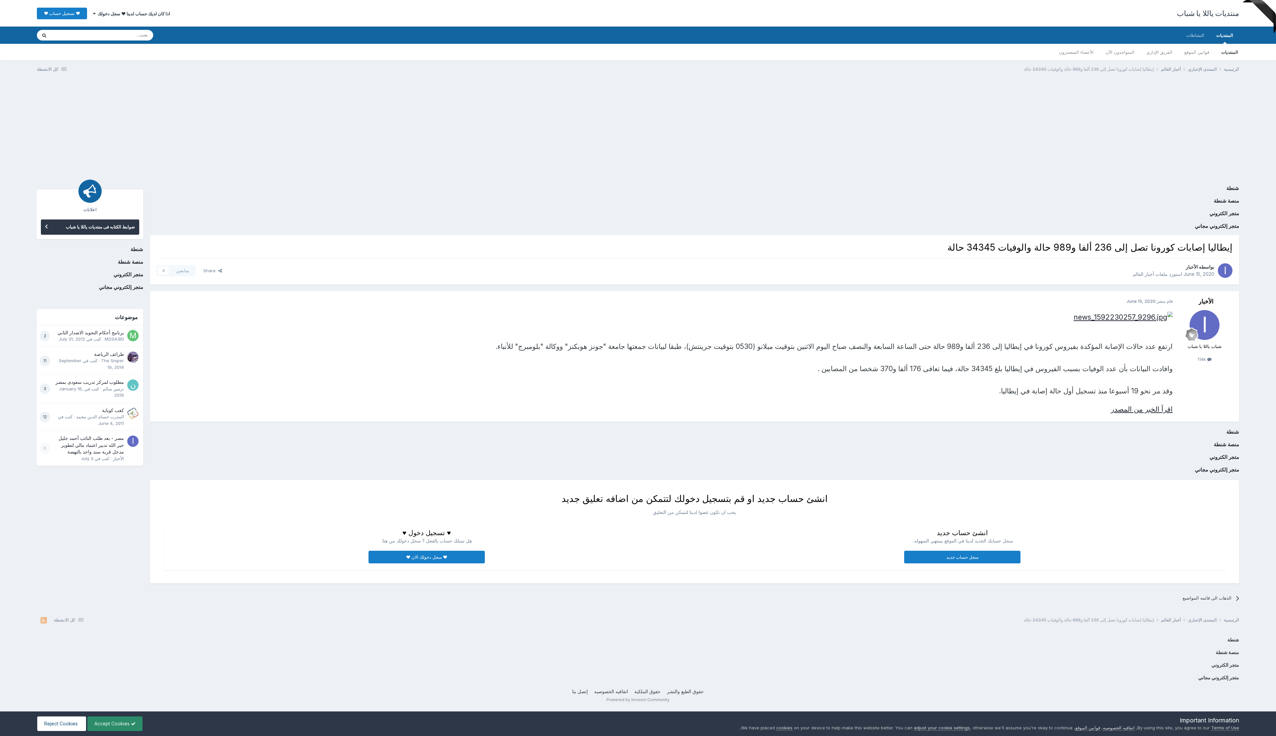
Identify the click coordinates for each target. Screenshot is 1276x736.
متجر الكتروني (1224, 213)
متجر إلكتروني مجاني (1217, 226)
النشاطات (1195, 35)
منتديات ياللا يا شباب (1208, 13)
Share (210, 270)
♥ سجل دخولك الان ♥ (426, 557)
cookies (784, 727)
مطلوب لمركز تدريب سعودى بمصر (89, 382)
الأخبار (1192, 267)
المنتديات (1224, 35)
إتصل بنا (580, 691)
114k (1202, 359)
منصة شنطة (1226, 201)
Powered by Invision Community (638, 699)
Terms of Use (1225, 727)
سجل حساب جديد (962, 557)
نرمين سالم (113, 388)
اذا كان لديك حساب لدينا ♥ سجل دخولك (133, 13)
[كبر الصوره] (1123, 316)
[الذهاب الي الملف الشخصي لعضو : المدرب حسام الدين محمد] (133, 413)
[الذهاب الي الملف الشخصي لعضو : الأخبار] (1225, 270)
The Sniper (112, 360)
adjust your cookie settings (942, 727)
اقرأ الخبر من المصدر (1142, 409)
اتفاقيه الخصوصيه (611, 691)
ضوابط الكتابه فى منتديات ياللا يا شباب (100, 226)
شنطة (1232, 188)
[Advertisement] (638, 128)
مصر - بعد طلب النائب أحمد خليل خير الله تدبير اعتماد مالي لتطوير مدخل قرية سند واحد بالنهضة (91, 445)
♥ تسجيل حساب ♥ (62, 13)
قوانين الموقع (1196, 52)
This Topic (70, 35)
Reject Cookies (61, 723)
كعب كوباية (113, 410)
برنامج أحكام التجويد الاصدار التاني (90, 332)
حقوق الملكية (647, 691)
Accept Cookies (112, 723)
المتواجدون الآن (1120, 52)
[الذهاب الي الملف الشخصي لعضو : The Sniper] (133, 357)
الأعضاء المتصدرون (1076, 52)
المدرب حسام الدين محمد (100, 416)
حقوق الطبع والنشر (685, 691)
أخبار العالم (1143, 274)
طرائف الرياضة (109, 354)
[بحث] (44, 35)
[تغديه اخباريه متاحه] (44, 620)
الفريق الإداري (1159, 52)
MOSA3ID (114, 339)
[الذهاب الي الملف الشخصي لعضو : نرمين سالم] (133, 385)
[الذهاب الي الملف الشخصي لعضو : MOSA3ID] (133, 335)
